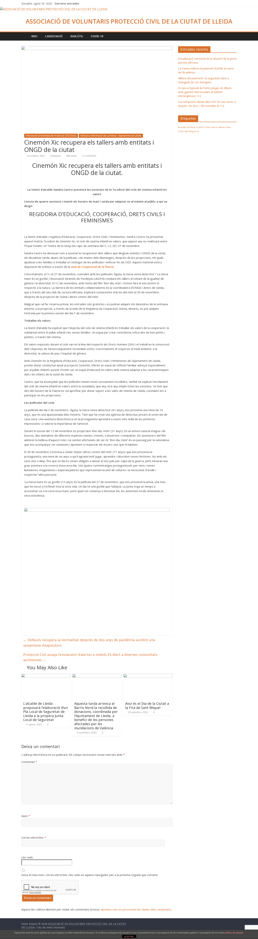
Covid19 (200, 127)
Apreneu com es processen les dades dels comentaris (136, 909)
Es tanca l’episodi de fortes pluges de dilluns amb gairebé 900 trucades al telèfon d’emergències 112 (205, 92)
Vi (198, 131)
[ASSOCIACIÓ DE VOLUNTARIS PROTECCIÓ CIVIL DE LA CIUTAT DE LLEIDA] (53, 9)
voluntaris (55, 155)
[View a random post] (233, 36)
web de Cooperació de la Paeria (92, 267)
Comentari (29, 762)
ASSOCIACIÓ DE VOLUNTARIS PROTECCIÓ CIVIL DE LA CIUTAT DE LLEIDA (129, 21)
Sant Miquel (190, 131)
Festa (228, 127)
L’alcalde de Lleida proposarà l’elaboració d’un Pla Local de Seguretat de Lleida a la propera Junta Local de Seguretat (45, 711)
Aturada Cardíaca (186, 127)
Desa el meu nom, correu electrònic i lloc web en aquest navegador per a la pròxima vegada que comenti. (89, 875)
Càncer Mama (218, 127)
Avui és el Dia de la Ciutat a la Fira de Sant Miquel (147, 705)
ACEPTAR (129, 936)
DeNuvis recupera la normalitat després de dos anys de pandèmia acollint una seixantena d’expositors (89, 643)
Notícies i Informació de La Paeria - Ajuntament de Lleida (111, 135)
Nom (25, 816)
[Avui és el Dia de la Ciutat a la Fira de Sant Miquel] (147, 676)
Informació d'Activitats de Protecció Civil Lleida (51, 135)
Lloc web (27, 857)
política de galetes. (234, 932)
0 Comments (89, 155)
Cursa (207, 127)
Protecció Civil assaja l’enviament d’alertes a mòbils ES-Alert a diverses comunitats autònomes (90, 657)
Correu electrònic (33, 837)
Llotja (181, 131)
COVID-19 (97, 36)
